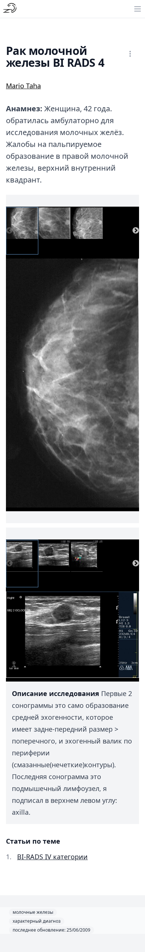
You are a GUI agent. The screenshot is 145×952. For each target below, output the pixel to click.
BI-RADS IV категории (52, 856)
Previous (9, 230)
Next (135, 230)
